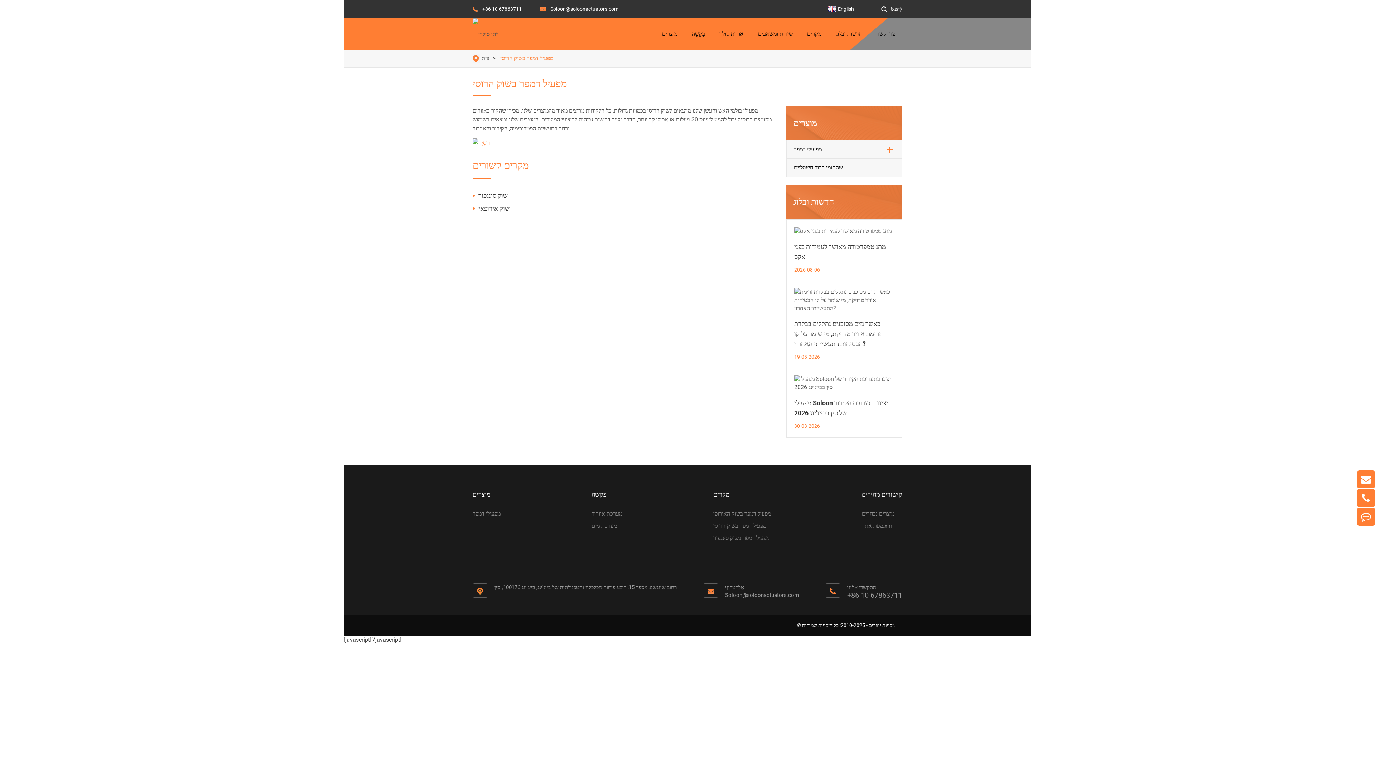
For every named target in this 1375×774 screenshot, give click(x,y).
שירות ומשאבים (775, 33)
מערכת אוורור (607, 513)
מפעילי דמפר (808, 149)
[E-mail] (1366, 479)
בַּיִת (485, 58)
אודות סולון (731, 33)
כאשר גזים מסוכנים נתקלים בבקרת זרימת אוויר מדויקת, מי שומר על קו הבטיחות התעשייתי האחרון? (837, 334)
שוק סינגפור (493, 195)
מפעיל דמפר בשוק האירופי (742, 513)
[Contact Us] (1366, 517)
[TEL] (1366, 498)
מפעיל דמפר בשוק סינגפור (741, 538)
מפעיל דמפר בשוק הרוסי (526, 58)
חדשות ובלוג (849, 33)
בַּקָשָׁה (698, 33)
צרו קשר (886, 33)
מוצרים (669, 33)
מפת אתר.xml (878, 525)
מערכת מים (604, 525)
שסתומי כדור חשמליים (818, 167)
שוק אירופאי (494, 208)
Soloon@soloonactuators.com (584, 9)
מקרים (814, 33)
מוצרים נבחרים (878, 513)
